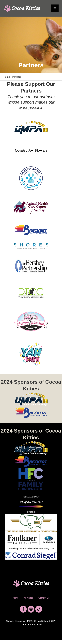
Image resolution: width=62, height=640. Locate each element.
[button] (55, 8)
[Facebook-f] (23, 609)
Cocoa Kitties (41, 621)
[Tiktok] (38, 609)
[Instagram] (31, 609)
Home (6, 76)
